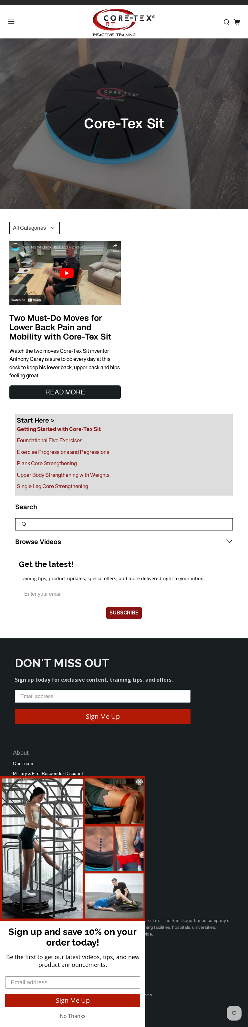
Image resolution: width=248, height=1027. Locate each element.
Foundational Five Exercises (49, 440)
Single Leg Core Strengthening (52, 486)
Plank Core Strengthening (47, 463)
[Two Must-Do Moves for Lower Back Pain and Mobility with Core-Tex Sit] (65, 273)
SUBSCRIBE (124, 613)
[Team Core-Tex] (124, 22)
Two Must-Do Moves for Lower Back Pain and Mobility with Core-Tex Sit (60, 327)
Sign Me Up (103, 716)
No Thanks (73, 1016)
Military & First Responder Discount (48, 773)
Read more (65, 392)
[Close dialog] (139, 782)
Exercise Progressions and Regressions (63, 452)
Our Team (23, 763)
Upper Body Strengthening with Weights (63, 475)
